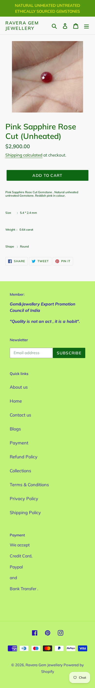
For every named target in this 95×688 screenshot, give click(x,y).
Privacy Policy (24, 498)
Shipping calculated (23, 155)
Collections (20, 471)
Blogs (15, 429)
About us (19, 387)
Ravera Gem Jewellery (22, 25)
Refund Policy (24, 457)
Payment (19, 443)
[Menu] (86, 25)
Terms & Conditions (29, 484)
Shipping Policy (25, 512)
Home (16, 401)
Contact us (20, 415)
